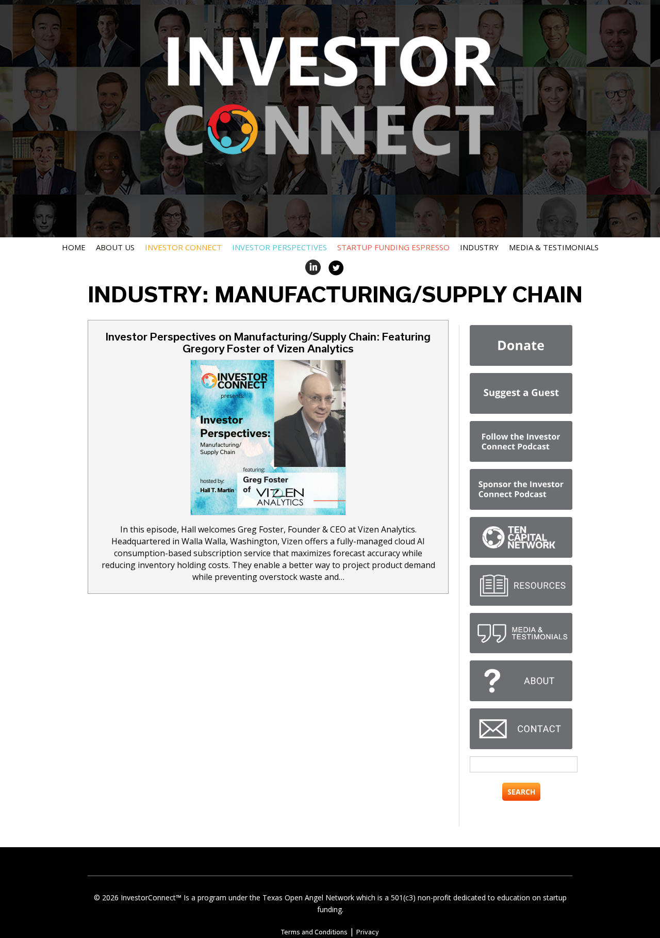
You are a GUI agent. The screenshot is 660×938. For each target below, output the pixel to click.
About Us (115, 247)
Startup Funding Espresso (393, 247)
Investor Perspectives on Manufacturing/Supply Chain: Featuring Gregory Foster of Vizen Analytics (268, 342)
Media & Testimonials (554, 247)
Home (74, 247)
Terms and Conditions (314, 931)
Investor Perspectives (279, 247)
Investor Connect (183, 247)
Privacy (367, 931)
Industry (479, 247)
